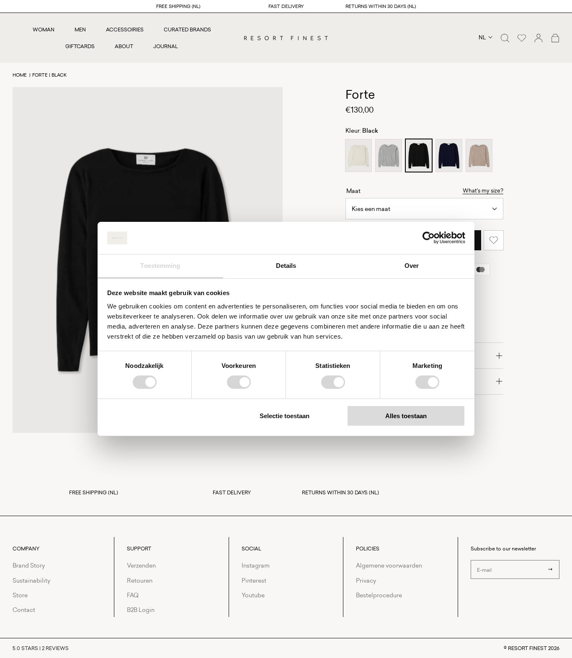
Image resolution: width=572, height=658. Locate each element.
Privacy (366, 580)
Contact (24, 610)
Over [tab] (412, 265)
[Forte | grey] (389, 155)
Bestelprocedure (379, 595)
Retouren (139, 580)
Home (20, 75)
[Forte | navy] (449, 155)
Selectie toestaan (284, 415)
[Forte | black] (419, 155)
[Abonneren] (550, 569)
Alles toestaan (406, 415)
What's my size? (483, 191)
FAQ (133, 595)
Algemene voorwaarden (389, 565)
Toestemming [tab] (160, 265)
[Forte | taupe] (479, 155)
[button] (505, 38)
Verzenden (141, 565)
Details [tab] (286, 265)
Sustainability (31, 580)
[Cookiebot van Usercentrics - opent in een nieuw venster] (428, 237)
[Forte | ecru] (358, 155)
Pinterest (254, 580)
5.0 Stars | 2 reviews (41, 648)
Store (20, 595)
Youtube (253, 595)
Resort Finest (527, 648)
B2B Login (141, 610)
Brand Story (29, 565)
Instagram (256, 565)
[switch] (239, 382)
